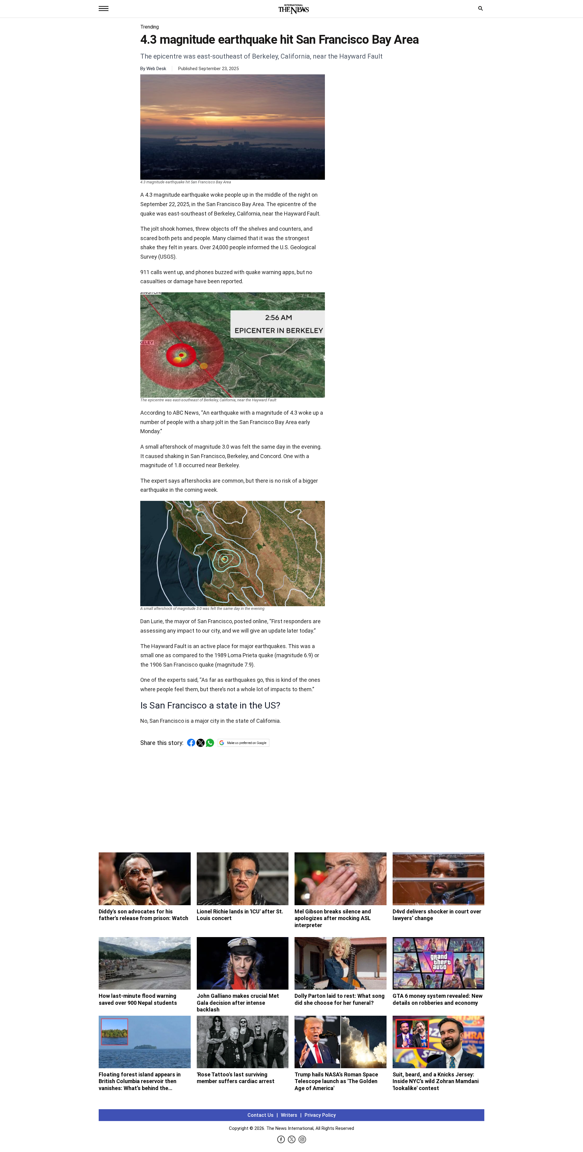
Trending (149, 27)
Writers (289, 1115)
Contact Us (260, 1115)
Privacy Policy (320, 1115)
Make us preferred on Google (246, 743)
